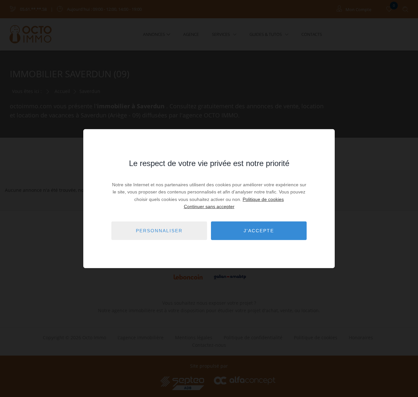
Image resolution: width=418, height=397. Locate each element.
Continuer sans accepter (209, 206)
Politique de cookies (263, 199)
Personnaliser (159, 230)
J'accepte (259, 230)
